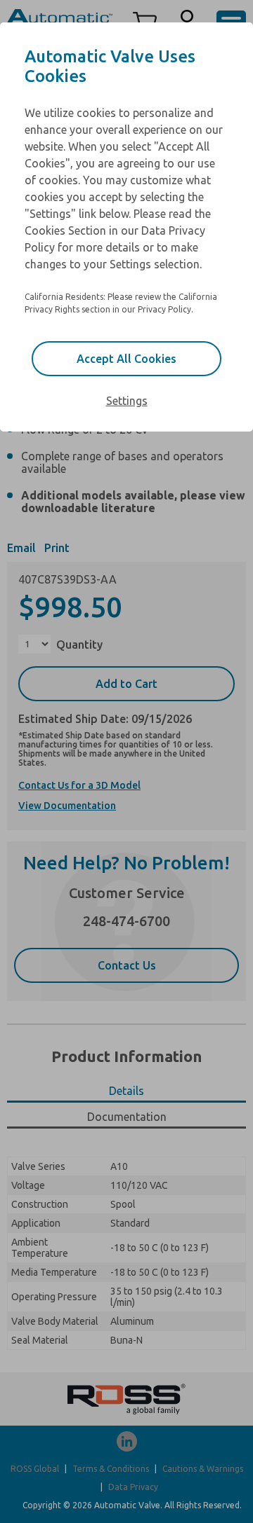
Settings (127, 400)
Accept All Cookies (126, 358)
